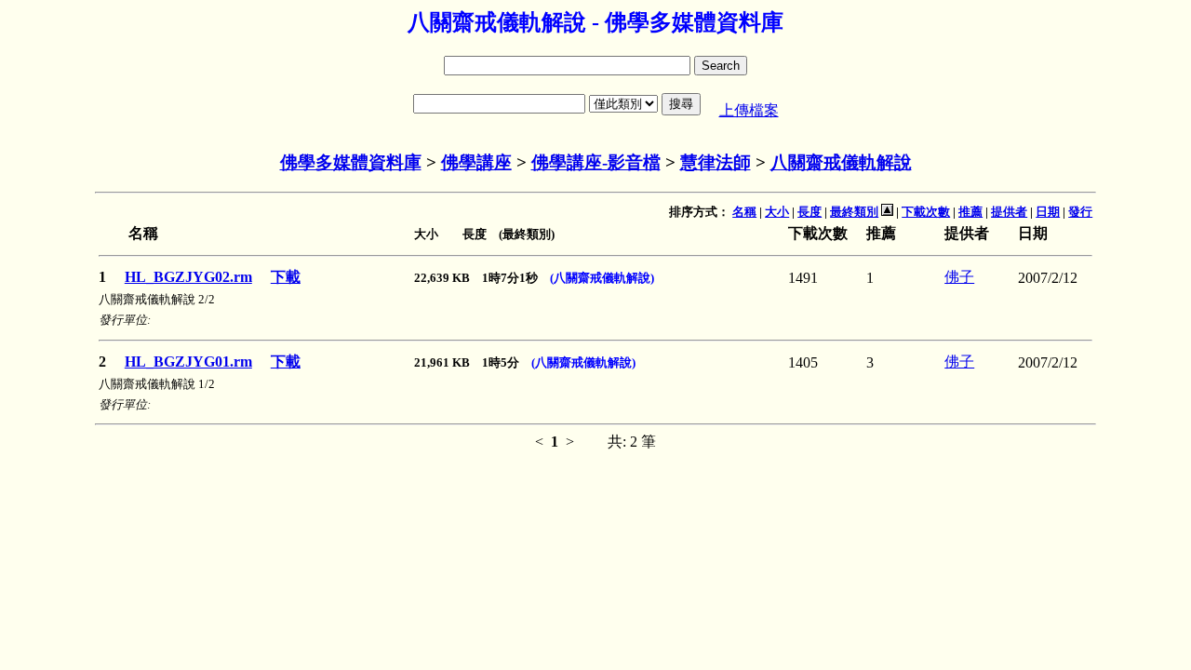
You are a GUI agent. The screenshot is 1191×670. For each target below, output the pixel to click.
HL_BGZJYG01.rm (188, 361)
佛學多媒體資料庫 (351, 162)
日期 (1048, 212)
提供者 (1009, 212)
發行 (1080, 212)
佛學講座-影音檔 (596, 162)
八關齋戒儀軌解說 (841, 162)
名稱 (744, 212)
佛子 (959, 277)
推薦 (970, 212)
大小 (777, 212)
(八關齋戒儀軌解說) (602, 278)
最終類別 (854, 212)
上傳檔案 (749, 110)
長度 (809, 212)
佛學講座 (476, 162)
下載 (286, 277)
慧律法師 (715, 162)
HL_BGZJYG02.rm (188, 277)
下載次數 (926, 212)
